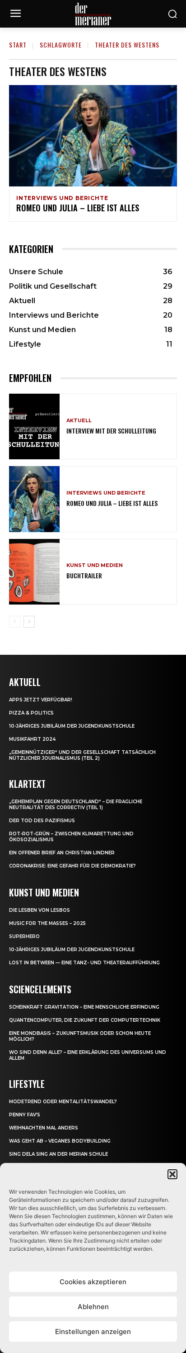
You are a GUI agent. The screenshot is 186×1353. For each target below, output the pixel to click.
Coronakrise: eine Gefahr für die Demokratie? (72, 866)
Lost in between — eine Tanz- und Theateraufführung (84, 963)
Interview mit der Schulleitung (111, 430)
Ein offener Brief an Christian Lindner (62, 853)
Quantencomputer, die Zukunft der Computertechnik (84, 1020)
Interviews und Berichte (62, 198)
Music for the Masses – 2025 (47, 923)
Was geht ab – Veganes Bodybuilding (60, 1141)
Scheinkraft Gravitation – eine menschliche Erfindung (84, 1007)
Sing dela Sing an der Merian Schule (58, 1154)
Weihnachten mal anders (43, 1128)
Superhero (24, 936)
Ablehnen (93, 1306)
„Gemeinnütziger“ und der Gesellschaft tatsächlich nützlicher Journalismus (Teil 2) (82, 755)
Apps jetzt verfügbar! (40, 700)
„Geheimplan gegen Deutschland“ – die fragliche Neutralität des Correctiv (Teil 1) (75, 804)
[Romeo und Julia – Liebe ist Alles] (93, 135)
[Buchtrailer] (34, 572)
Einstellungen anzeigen (93, 1331)
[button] (172, 1174)
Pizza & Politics (31, 713)
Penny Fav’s (24, 1115)
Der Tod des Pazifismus (42, 821)
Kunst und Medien (94, 565)
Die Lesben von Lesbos (39, 910)
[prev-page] (14, 622)
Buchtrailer (84, 575)
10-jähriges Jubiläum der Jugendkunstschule (72, 726)
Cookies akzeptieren (93, 1281)
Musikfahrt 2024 (32, 739)
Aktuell (79, 420)
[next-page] (29, 622)
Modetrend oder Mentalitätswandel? (63, 1102)
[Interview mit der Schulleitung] (34, 426)
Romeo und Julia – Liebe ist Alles (77, 208)
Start (18, 44)
